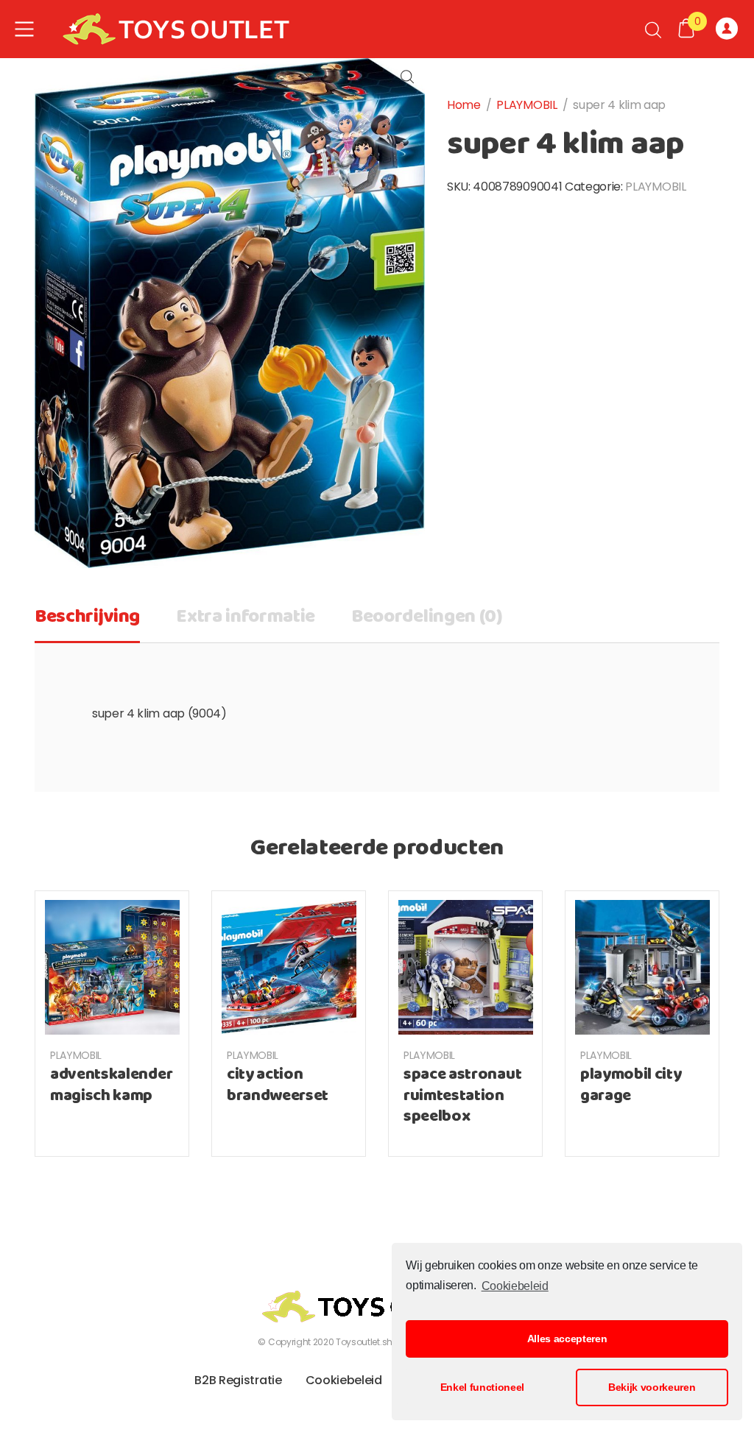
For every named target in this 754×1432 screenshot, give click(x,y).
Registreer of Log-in (729, 29)
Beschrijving (87, 617)
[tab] (87, 621)
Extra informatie (245, 617)
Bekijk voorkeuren (652, 1387)
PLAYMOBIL (526, 104)
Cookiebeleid (515, 1286)
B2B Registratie (237, 1380)
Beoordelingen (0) (427, 617)
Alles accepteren (567, 1338)
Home (464, 104)
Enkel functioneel (482, 1387)
